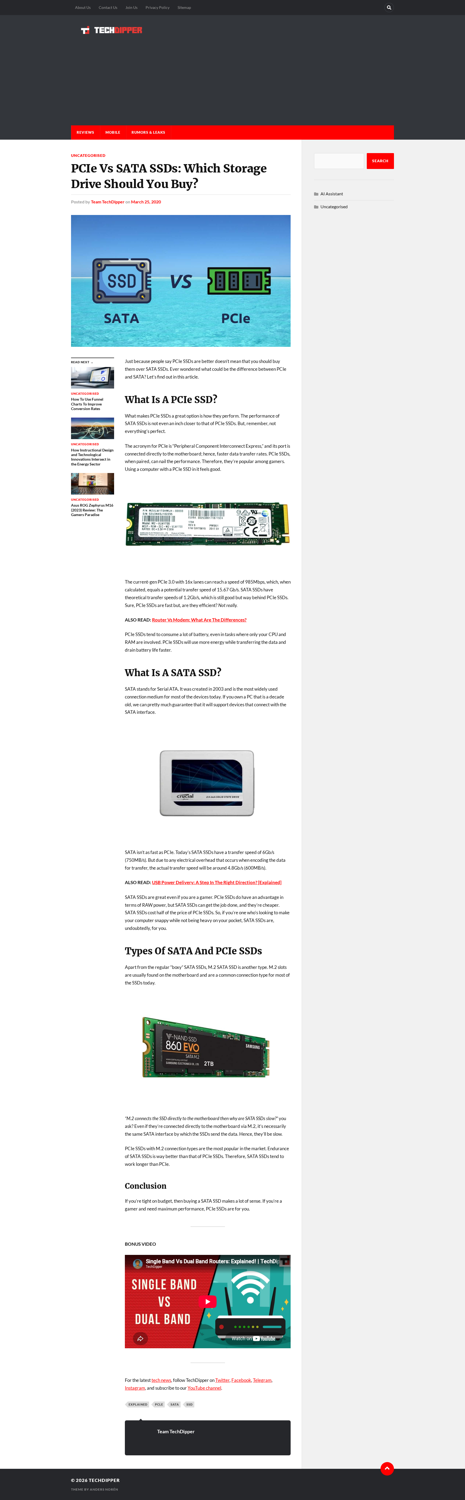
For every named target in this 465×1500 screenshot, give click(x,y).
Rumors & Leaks (148, 132)
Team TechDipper (108, 201)
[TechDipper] (232, 30)
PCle (159, 1404)
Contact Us (108, 7)
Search (380, 161)
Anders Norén (104, 1489)
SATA (175, 1404)
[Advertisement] (232, 74)
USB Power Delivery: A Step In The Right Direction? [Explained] (216, 882)
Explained (138, 1404)
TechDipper (104, 1480)
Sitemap (184, 7)
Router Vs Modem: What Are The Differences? (199, 620)
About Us (83, 7)
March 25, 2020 (146, 201)
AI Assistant (331, 193)
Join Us (131, 7)
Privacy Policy (158, 7)
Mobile (112, 132)
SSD (189, 1404)
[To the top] (387, 1469)
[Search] (389, 7)
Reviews (85, 132)
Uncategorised (88, 155)
